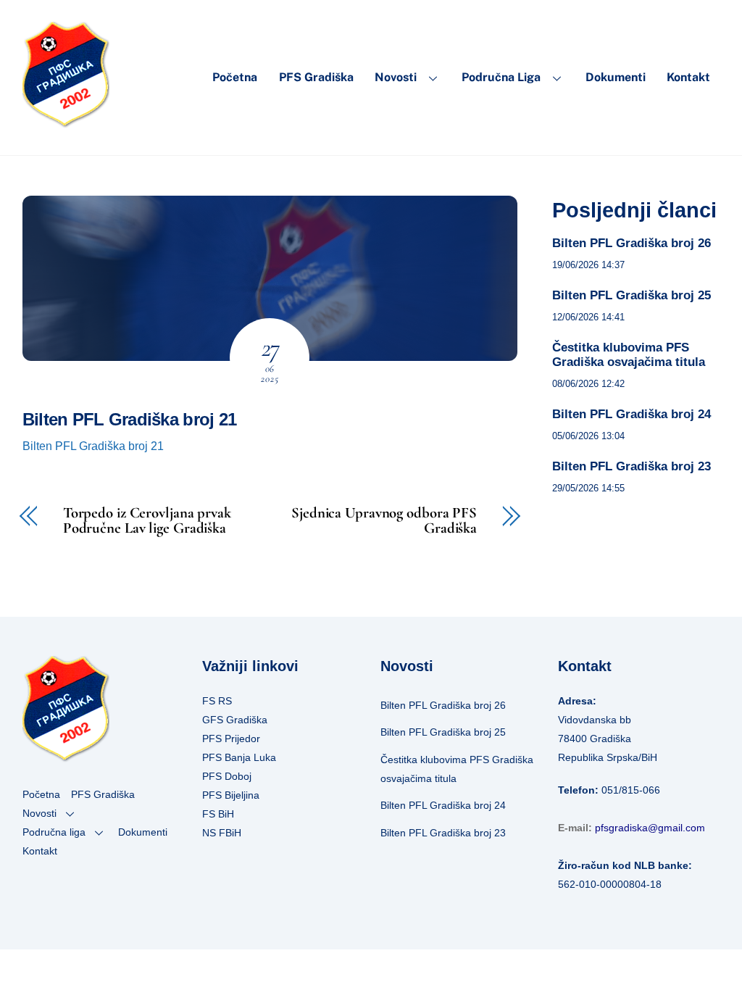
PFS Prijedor (231, 738)
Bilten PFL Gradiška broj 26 (631, 243)
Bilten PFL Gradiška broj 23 (631, 466)
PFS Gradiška (316, 77)
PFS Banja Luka (239, 757)
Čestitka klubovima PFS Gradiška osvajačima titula (628, 355)
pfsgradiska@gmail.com (650, 827)
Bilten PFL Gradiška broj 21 (129, 419)
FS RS (217, 701)
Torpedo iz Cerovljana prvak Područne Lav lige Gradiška (147, 521)
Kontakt (688, 77)
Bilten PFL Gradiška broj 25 (631, 295)
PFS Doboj (226, 776)
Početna (234, 77)
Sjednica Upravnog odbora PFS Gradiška (384, 521)
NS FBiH (221, 833)
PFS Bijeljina (230, 795)
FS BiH (218, 814)
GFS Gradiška (234, 719)
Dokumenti (615, 77)
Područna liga (501, 77)
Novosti (396, 77)
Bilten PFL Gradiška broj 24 (631, 414)
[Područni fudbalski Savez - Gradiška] (65, 121)
